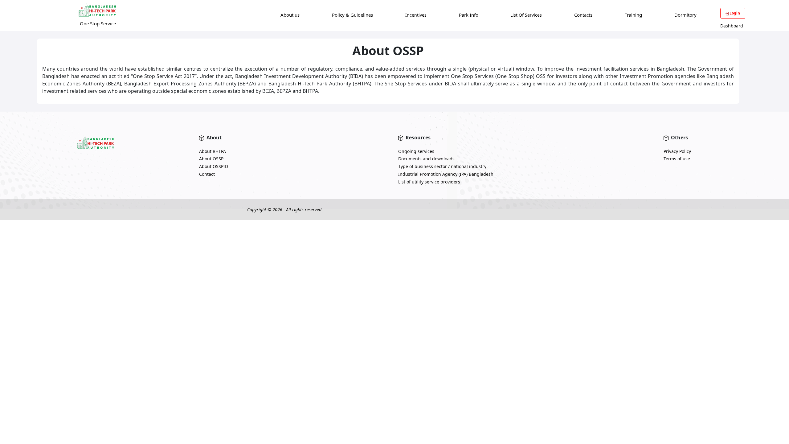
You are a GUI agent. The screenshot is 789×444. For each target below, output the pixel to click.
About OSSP (211, 159)
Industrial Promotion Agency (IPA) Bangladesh (445, 174)
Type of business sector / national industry (442, 166)
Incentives (416, 15)
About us (290, 15)
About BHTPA (212, 151)
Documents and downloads (426, 159)
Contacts (583, 15)
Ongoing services (416, 151)
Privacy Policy (677, 151)
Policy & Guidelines (352, 15)
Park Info (468, 15)
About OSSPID (213, 166)
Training (633, 15)
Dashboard (731, 26)
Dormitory (685, 15)
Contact (207, 174)
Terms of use (677, 159)
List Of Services (526, 15)
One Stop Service (98, 23)
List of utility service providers (429, 182)
